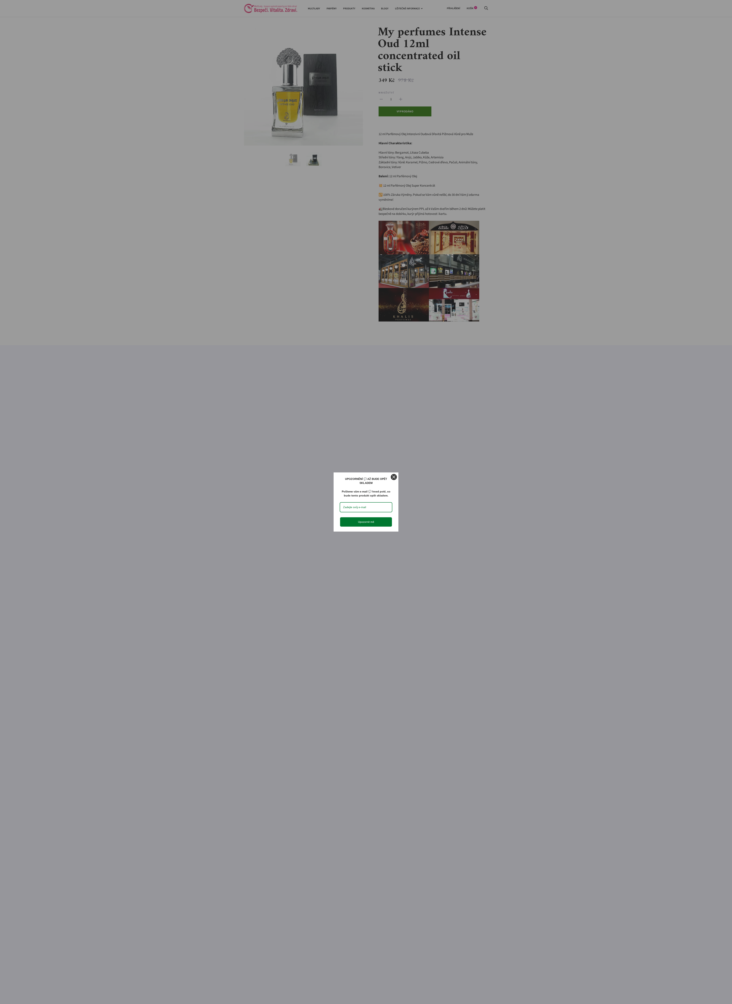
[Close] (393, 477)
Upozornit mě (366, 521)
